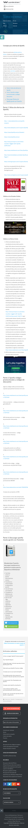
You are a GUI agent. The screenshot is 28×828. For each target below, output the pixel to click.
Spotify (12, 699)
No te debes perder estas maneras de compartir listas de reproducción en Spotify (13, 676)
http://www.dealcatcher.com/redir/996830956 (15, 487)
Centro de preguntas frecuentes (10, 746)
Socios (4, 732)
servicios (12, 71)
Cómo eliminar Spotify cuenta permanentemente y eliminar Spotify (12, 689)
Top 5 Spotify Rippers (8, 659)
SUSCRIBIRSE (7, 793)
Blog (14, 821)
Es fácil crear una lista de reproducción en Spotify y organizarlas (13, 694)
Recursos (7, 699)
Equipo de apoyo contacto (9, 748)
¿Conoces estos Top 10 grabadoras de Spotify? (12, 681)
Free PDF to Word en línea (9, 755)
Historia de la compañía (9, 734)
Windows (15, 23)
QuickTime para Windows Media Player (12, 774)
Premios (5, 738)
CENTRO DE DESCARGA (13, 713)
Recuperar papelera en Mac (9, 770)
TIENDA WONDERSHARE (13, 708)
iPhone (5, 26)
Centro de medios (7, 736)
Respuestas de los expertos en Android (12, 776)
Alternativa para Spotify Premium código (13, 668)
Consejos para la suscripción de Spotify (12, 671)
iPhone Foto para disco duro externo (12, 765)
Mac (4, 23)
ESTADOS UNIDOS (8, 802)
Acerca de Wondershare (11, 815)
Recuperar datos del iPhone (9, 763)
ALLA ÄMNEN (10, 6)
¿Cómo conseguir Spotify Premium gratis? (13, 656)
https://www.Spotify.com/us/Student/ (14, 132)
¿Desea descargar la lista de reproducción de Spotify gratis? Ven (13, 664)
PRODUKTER (9, 9)
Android (15, 26)
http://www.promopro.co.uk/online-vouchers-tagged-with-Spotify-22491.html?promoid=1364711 (15, 314)
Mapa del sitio (12, 819)
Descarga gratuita (12, 623)
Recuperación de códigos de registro (12, 744)
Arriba (14, 810)
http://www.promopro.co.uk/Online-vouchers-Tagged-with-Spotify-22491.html (14, 143)
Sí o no (14, 20)
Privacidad (14, 817)
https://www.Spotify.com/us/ (12, 137)
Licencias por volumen (8, 730)
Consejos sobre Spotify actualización (12, 685)
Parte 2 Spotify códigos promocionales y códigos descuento (13, 94)
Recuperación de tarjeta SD (9, 772)
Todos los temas (7, 20)
